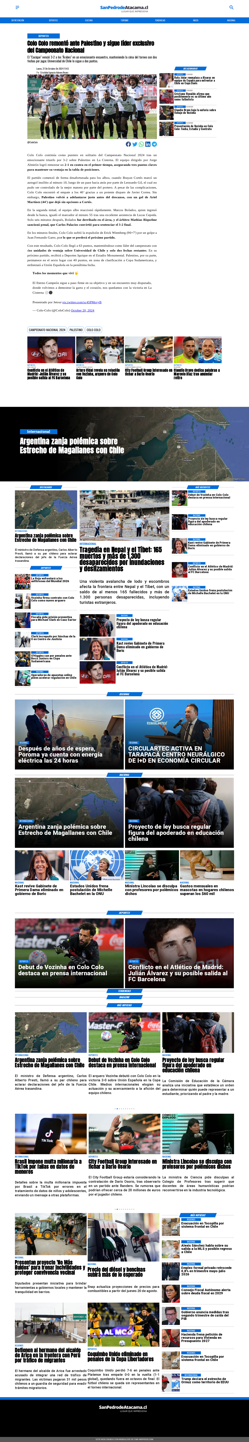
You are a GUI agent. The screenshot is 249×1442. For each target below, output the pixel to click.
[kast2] (179, 546)
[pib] (171, 1316)
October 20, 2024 (82, 310)
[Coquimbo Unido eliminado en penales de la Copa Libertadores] (123, 1346)
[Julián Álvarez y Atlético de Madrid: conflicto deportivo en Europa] (179, 570)
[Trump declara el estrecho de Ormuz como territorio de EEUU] (171, 1383)
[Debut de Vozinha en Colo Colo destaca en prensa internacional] (179, 498)
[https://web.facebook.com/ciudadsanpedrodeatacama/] (100, 1421)
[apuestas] (22, 678)
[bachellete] (179, 593)
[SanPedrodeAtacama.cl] (17, 9)
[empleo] (171, 1272)
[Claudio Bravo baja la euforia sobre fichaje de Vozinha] (166, 113)
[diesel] (123, 1261)
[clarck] (22, 639)
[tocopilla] (171, 1227)
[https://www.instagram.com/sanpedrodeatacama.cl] (125, 1421)
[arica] (51, 1342)
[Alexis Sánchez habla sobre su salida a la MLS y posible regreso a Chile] (171, 1249)
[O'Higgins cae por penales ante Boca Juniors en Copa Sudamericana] (22, 659)
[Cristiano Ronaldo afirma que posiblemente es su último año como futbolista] (166, 96)
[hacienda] (171, 1338)
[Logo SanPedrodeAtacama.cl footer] (123, 1413)
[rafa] (166, 80)
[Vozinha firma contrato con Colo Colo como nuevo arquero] (22, 601)
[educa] (179, 522)
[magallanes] (46, 528)
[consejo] (171, 1294)
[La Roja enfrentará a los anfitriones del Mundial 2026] (22, 582)
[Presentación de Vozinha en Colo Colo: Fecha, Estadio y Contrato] (166, 129)
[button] (47, 330)
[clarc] (22, 620)
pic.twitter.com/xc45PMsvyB (82, 302)
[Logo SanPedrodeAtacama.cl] (124, 14)
